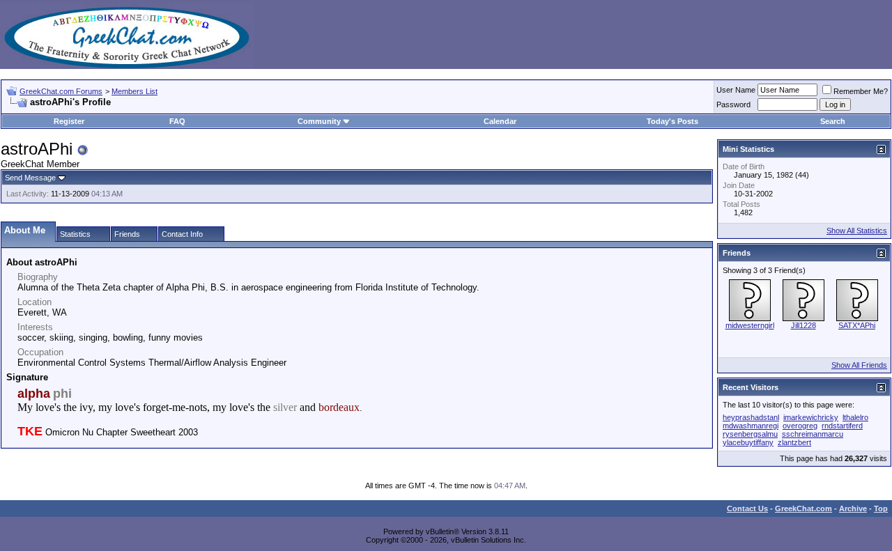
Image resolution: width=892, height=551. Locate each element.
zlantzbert (794, 442)
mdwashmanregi (750, 425)
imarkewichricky (810, 417)
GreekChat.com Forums (61, 91)
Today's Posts (672, 121)
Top (881, 508)
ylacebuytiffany (748, 442)
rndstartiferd (842, 425)
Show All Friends (859, 365)
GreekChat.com (803, 508)
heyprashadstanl (751, 417)
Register (69, 121)
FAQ (177, 121)
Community (319, 121)
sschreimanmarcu (812, 434)
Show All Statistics (856, 230)
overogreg (800, 425)
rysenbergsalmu (750, 434)
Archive (853, 508)
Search (832, 121)
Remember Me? (860, 91)
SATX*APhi (856, 325)
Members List (134, 91)
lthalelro (855, 417)
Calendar (500, 121)
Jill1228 (803, 325)
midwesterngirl (749, 325)
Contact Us (747, 508)
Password (733, 104)
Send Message (30, 177)
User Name (735, 90)
